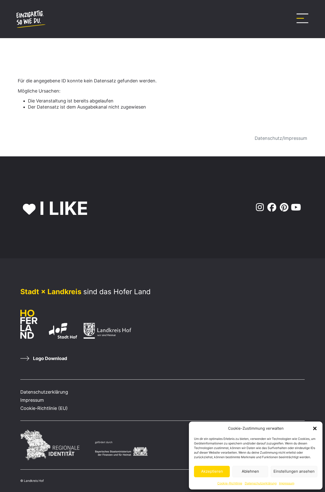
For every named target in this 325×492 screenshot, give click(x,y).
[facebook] (271, 207)
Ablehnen (250, 471)
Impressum (286, 483)
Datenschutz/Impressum (281, 138)
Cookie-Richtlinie (229, 483)
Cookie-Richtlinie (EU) (44, 408)
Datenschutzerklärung (261, 483)
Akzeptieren (212, 471)
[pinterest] (284, 207)
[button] (314, 428)
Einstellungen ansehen (294, 471)
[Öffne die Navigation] (302, 18)
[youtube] (296, 207)
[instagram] (259, 207)
